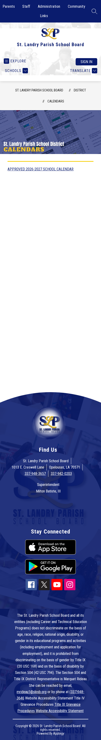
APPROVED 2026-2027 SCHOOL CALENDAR (41, 169)
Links (44, 16)
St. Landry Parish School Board (39, 90)
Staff (26, 6)
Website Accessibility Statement (60, 711)
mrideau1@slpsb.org (32, 692)
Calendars (55, 101)
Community (76, 6)
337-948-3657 (35, 473)
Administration (49, 6)
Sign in (86, 62)
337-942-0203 (61, 473)
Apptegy (58, 733)
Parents (9, 6)
